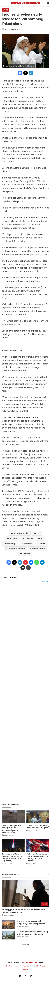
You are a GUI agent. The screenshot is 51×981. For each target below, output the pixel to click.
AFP (6, 29)
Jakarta (42, 543)
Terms (25, 970)
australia (29, 538)
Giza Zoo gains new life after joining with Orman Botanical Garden (32, 933)
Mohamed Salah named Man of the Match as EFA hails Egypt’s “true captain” (37, 857)
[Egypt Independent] (25, 3)
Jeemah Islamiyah (16, 548)
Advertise (15, 966)
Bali (41, 538)
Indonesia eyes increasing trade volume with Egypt (37, 826)
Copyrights (34, 966)
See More (25, 944)
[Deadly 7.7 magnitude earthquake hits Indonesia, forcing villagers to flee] (13, 816)
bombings (11, 543)
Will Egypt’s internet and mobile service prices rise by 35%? (23, 911)
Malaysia (26, 553)
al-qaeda (13, 538)
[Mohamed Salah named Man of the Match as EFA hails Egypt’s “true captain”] (37, 845)
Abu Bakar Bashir (20, 533)
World (5, 10)
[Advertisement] (25, 693)
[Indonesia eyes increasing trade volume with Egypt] (37, 816)
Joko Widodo (38, 548)
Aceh (37, 533)
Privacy (43, 966)
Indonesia (27, 543)
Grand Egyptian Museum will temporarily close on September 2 (31, 922)
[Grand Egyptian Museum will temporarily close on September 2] (8, 924)
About (7, 966)
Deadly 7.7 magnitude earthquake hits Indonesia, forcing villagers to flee (11, 828)
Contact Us (24, 966)
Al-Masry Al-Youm (31, 962)
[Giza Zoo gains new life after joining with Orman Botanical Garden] (8, 935)
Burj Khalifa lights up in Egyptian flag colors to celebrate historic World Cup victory (12, 857)
